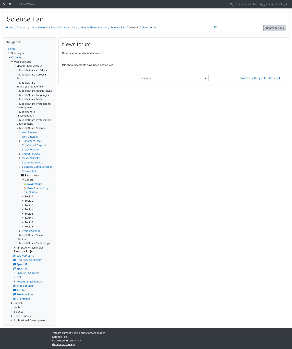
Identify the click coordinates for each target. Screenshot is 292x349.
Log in (284, 4)
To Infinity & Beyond (34, 145)
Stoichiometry (30, 149)
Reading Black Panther (30, 281)
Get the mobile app (63, 344)
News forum (149, 27)
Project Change (31, 230)
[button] (231, 3)
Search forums (275, 28)
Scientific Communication (37, 166)
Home (9, 27)
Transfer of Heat (31, 141)
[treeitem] (29, 49)
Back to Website (26, 4)
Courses (22, 27)
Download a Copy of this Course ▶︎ (260, 78)
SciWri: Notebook (32, 162)
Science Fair (118, 27)
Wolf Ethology (30, 136)
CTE (19, 277)
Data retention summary (66, 340)
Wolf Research (30, 132)
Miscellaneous (39, 27)
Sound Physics (31, 154)
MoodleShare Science (94, 27)
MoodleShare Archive (64, 27)
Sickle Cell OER (31, 158)
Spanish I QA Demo (28, 273)
